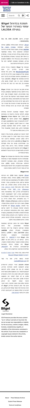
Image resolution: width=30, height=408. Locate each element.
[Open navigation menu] (3, 15)
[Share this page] (27, 15)
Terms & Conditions (15, 405)
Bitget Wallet (15, 205)
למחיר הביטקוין (9, 187)
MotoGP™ (5, 246)
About (7, 398)
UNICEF (12, 237)
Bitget (27, 45)
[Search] (19, 15)
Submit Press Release (15, 401)
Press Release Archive (18, 398)
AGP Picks (4, 2)
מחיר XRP (16, 189)
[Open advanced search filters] (23, 15)
